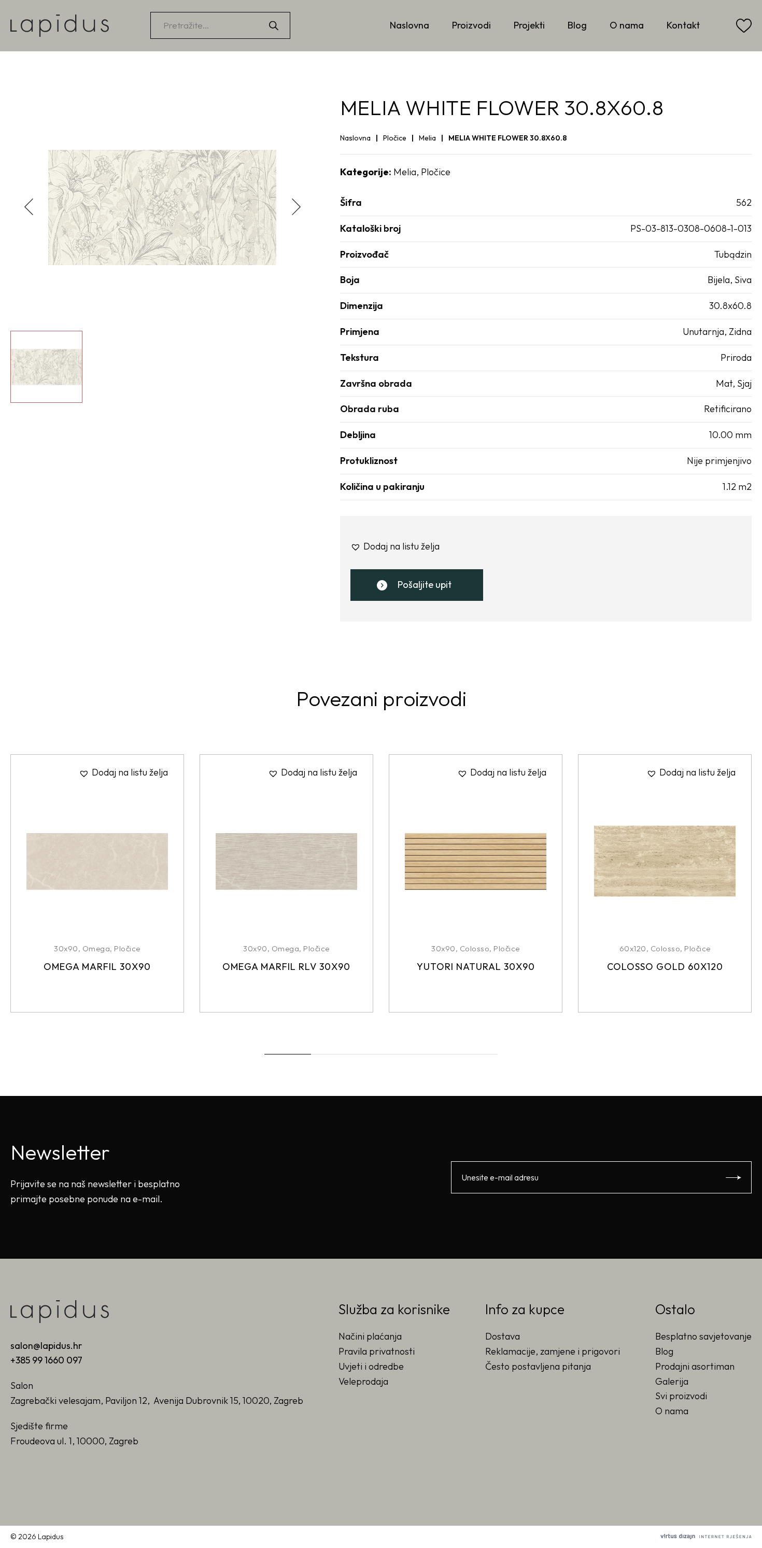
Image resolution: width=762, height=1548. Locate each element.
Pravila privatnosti (376, 1351)
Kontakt (683, 25)
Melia (427, 138)
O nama (627, 25)
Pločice (394, 138)
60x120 (632, 948)
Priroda (736, 357)
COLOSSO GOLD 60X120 (665, 967)
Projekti (529, 25)
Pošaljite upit (424, 584)
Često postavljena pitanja (538, 1366)
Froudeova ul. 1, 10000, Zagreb (74, 1441)
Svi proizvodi (681, 1396)
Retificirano (728, 409)
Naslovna (409, 25)
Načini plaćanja (370, 1336)
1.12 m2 (737, 486)
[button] (296, 206)
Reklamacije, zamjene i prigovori (552, 1351)
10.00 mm (730, 435)
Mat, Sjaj (734, 383)
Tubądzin (733, 254)
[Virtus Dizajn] (706, 1536)
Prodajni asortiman (695, 1366)
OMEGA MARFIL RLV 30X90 (286, 967)
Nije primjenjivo (719, 461)
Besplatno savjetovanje (703, 1336)
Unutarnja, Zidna (717, 331)
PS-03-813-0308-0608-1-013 (691, 228)
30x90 (66, 948)
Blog (577, 25)
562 (744, 202)
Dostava (502, 1336)
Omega (96, 948)
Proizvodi (471, 25)
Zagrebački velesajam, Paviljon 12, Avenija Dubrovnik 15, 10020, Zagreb (156, 1400)
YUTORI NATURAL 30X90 (476, 967)
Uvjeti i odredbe (371, 1366)
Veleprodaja (363, 1381)
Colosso (475, 948)
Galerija (671, 1381)
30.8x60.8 (730, 306)
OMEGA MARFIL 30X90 (97, 967)
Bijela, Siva (730, 280)
